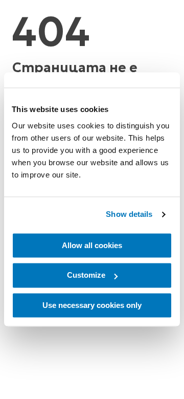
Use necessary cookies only (92, 305)
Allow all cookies (92, 245)
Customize (86, 275)
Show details (129, 214)
